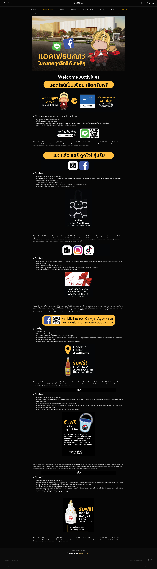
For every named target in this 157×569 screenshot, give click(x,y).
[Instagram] (147, 3)
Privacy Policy (9, 566)
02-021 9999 (139, 560)
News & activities (48, 9)
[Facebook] (145, 3)
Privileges (73, 9)
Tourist (113, 9)
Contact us (124, 9)
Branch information (87, 9)
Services (102, 9)
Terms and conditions (20, 566)
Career (7, 560)
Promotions (33, 9)
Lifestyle (61, 9)
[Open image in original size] (78, 3)
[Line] (150, 3)
